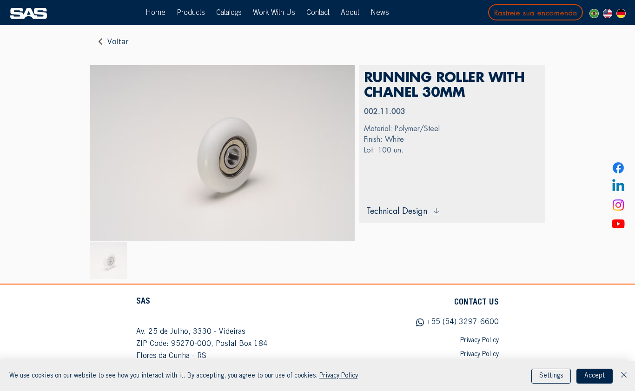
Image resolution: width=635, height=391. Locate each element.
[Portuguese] (594, 13)
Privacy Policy (338, 376)
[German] (621, 13)
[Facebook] (618, 167)
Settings (551, 376)
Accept (594, 376)
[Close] (623, 376)
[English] (607, 13)
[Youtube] (618, 223)
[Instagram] (618, 205)
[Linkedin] (618, 186)
